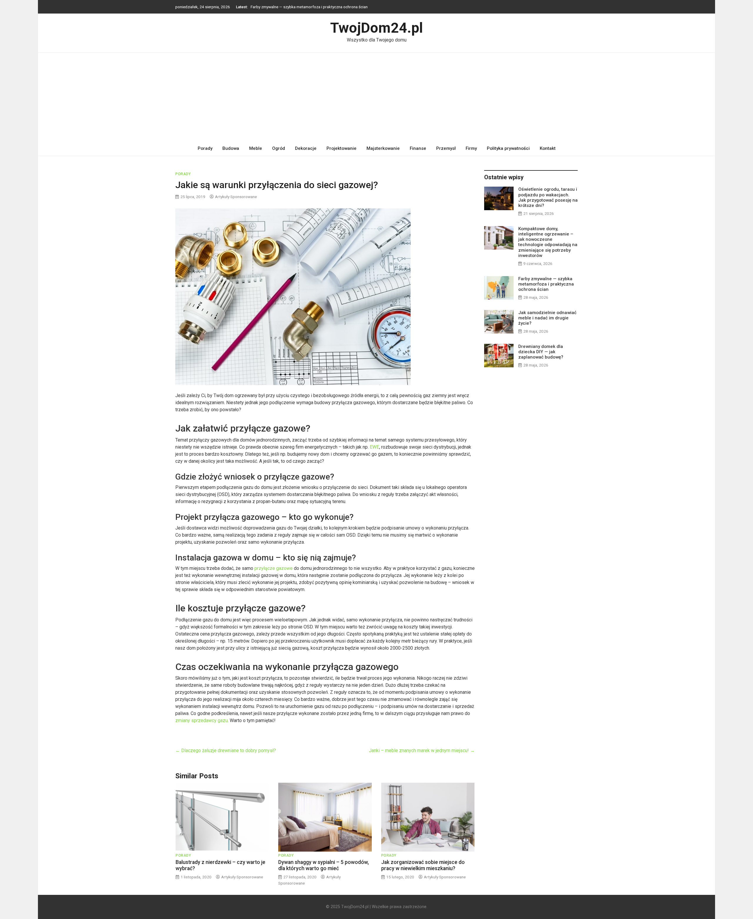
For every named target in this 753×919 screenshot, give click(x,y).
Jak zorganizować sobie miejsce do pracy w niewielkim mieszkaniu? (423, 865)
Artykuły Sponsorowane (236, 196)
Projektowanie (341, 148)
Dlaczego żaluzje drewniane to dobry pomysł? (225, 750)
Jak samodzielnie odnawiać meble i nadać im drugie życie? (547, 318)
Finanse (418, 148)
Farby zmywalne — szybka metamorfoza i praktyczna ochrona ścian (309, 5)
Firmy (471, 148)
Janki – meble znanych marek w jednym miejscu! (422, 750)
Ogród (278, 148)
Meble (255, 148)
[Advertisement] (376, 97)
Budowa (230, 148)
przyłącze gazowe (273, 568)
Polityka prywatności (508, 148)
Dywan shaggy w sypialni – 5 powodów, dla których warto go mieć (323, 865)
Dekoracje (305, 148)
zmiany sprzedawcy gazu (201, 720)
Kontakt (548, 148)
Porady (205, 148)
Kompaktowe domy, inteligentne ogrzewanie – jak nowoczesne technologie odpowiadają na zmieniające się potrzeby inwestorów (547, 242)
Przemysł (446, 148)
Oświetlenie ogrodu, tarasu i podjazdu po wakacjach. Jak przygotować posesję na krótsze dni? (548, 197)
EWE (374, 447)
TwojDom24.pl (376, 27)
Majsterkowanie (383, 148)
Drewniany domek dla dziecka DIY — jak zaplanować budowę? (540, 352)
